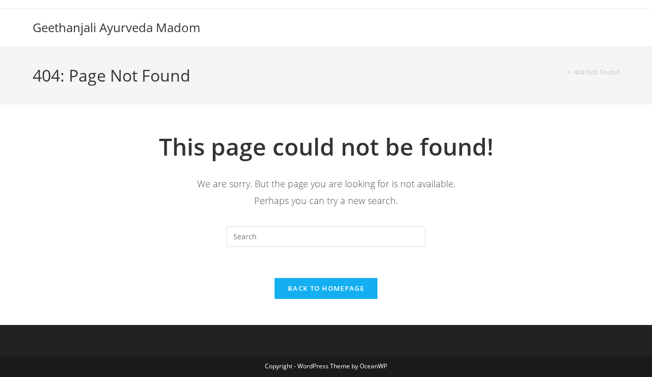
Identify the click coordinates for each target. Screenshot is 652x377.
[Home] (561, 72)
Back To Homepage (326, 288)
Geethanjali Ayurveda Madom (116, 27)
